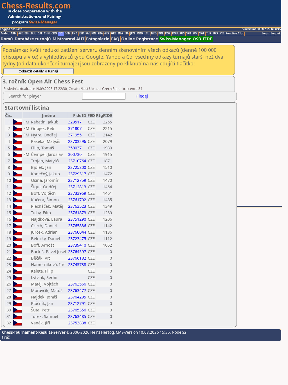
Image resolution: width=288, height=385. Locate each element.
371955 (75, 135)
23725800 (77, 167)
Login (265, 33)
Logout (275, 33)
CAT (40, 33)
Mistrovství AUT (68, 38)
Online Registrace (139, 38)
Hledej (142, 96)
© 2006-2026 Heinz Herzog (90, 332)
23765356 (77, 310)
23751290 (77, 219)
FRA (100, 33)
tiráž (6, 337)
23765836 (77, 225)
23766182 (77, 258)
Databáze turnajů (33, 38)
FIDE (207, 38)
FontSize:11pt (235, 33)
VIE (222, 33)
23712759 (77, 180)
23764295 (77, 297)
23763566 (77, 284)
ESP (81, 33)
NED (154, 33)
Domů (7, 38)
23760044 (77, 232)
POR (167, 33)
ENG (75, 33)
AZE (20, 33)
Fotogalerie (97, 38)
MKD (140, 33)
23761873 (77, 212)
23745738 (77, 264)
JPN (132, 33)
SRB (188, 33)
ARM (14, 33)
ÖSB (197, 38)
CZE (60, 33)
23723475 (77, 238)
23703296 (77, 141)
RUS (181, 33)
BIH (26, 33)
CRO (54, 33)
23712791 (77, 303)
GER (106, 33)
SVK (195, 33)
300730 (75, 154)
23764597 (77, 251)
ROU (175, 33)
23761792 (77, 199)
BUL (33, 33)
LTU (147, 33)
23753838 (77, 323)
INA (120, 33)
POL (160, 33)
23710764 (77, 160)
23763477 (77, 290)
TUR (208, 33)
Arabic (5, 33)
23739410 (77, 245)
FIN (93, 33)
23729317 (77, 173)
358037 (75, 148)
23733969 (77, 193)
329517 (75, 122)
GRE (113, 33)
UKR (215, 33)
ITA (127, 33)
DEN (67, 33)
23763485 (77, 316)
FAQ (115, 38)
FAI (88, 33)
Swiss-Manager (175, 38)
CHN (47, 33)
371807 (75, 128)
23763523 (77, 206)
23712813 (77, 186)
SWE (201, 33)
